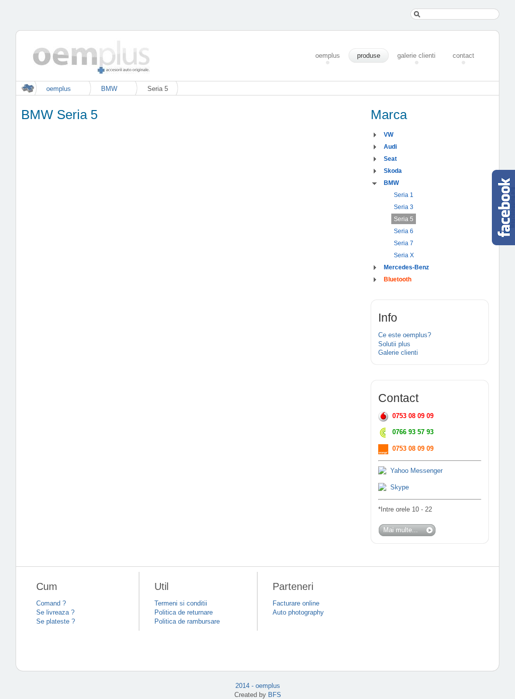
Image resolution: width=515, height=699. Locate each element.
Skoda (393, 170)
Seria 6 (403, 231)
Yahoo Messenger (416, 470)
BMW (109, 88)
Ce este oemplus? (404, 335)
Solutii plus (394, 344)
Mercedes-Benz (406, 267)
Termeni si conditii (180, 603)
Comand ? (51, 603)
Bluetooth (397, 279)
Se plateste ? (55, 621)
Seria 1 (403, 194)
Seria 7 (403, 243)
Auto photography (298, 612)
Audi (390, 146)
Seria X (404, 255)
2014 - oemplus (257, 685)
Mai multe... (400, 530)
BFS (274, 694)
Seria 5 (403, 219)
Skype (399, 487)
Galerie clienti (398, 352)
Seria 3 (403, 207)
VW (388, 134)
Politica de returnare (183, 612)
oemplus (58, 88)
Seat (390, 158)
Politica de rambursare (187, 621)
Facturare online (296, 603)
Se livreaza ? (55, 612)
